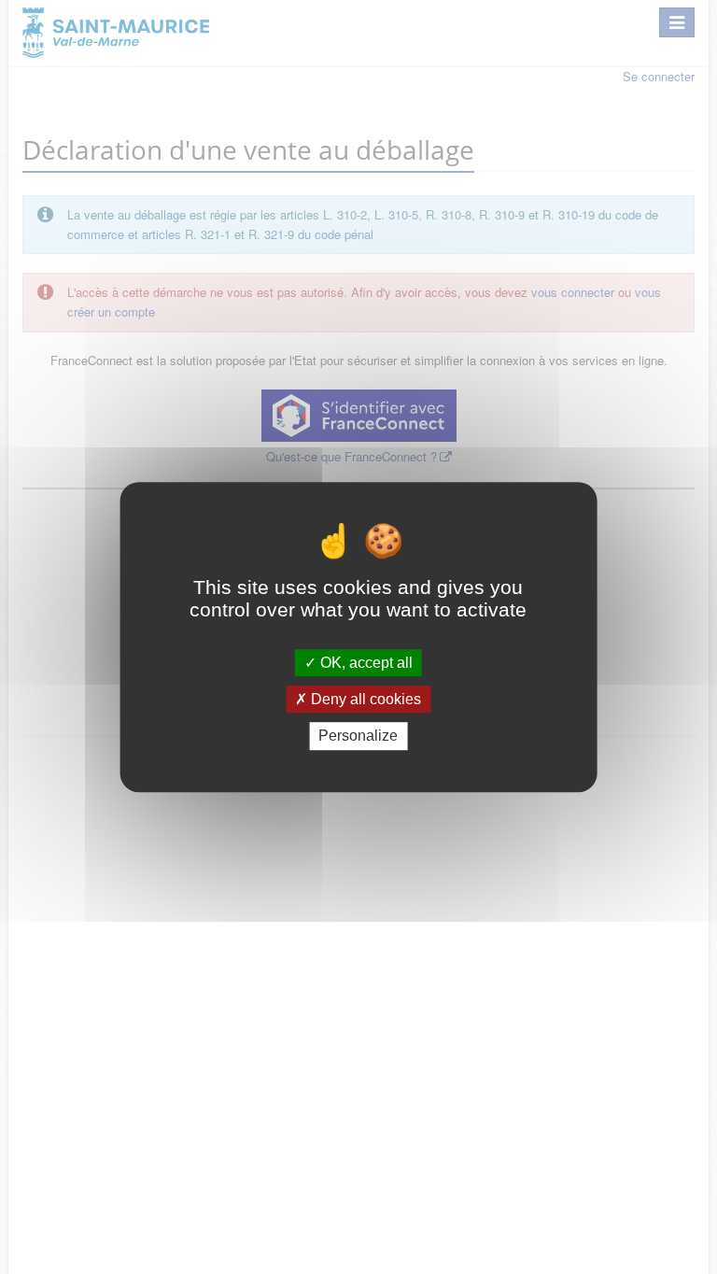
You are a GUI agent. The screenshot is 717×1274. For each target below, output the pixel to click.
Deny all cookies (364, 699)
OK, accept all (364, 663)
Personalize (358, 736)
